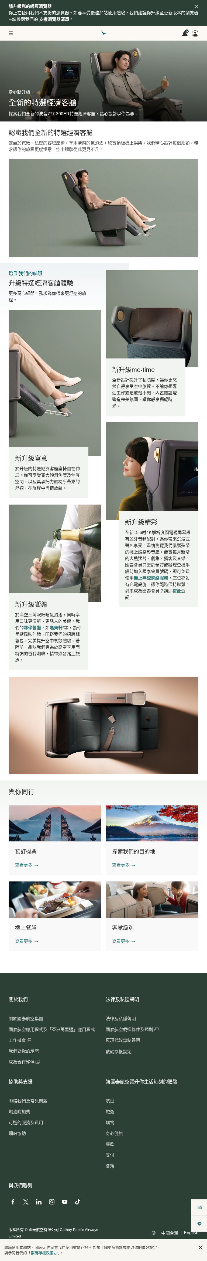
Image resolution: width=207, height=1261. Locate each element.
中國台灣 (169, 1233)
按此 (176, 591)
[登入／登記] (195, 33)
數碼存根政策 (42, 1253)
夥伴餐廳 (32, 627)
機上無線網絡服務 (151, 578)
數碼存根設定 (119, 1051)
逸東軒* (57, 627)
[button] (26, 865)
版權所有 (16, 1229)
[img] (196, 6)
